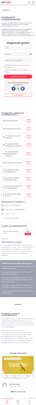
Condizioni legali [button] (21, 70)
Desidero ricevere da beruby (18, 66)
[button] (2, 372)
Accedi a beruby (18, 95)
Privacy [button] (7, 72)
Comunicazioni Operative (23, 65)
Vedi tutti (4, 239)
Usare (28, 234)
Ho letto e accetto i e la (16, 71)
